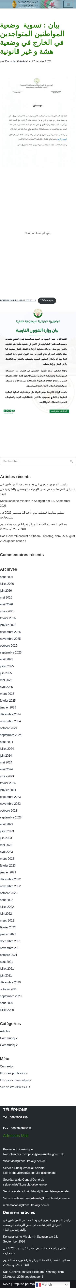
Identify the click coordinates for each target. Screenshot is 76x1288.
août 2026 (6, 577)
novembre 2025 (10, 638)
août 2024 (6, 741)
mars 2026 (7, 611)
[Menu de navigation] (68, 4)
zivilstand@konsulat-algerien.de (48, 1191)
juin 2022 (6, 913)
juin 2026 (6, 590)
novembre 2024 (10, 721)
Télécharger (47, 300)
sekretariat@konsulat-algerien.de (25, 1184)
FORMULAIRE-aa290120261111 (18, 300)
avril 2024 (6, 769)
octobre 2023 (8, 810)
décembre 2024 (10, 714)
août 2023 (6, 824)
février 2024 (8, 783)
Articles (5, 1031)
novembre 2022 (10, 886)
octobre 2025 (8, 645)
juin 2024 (6, 755)
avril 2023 (6, 851)
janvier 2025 (8, 707)
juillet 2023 (7, 831)
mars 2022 (7, 920)
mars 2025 (7, 693)
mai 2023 (6, 845)
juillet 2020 (7, 1009)
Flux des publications (14, 1073)
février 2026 (8, 618)
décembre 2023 (10, 796)
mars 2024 (7, 776)
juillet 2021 (7, 968)
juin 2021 (6, 975)
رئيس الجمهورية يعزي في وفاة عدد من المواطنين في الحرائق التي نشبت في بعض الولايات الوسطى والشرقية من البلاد (38, 489)
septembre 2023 (10, 817)
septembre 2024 (10, 735)
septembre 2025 (10, 652)
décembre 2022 (10, 879)
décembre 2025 (10, 631)
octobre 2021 (8, 954)
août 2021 (6, 961)
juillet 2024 (7, 748)
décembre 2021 (10, 941)
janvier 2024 (8, 790)
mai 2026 (6, 597)
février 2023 (8, 865)
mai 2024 (6, 762)
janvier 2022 (8, 934)
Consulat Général (16, 61)
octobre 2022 (8, 893)
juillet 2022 (7, 906)
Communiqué (9, 1038)
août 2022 (6, 900)
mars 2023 (7, 858)
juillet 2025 (7, 666)
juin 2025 (6, 673)
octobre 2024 (8, 728)
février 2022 (8, 927)
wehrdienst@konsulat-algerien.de (48, 1198)
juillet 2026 (7, 583)
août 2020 (6, 1003)
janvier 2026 (8, 625)
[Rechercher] (71, 461)
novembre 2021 (10, 948)
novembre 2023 (10, 803)
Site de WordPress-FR (15, 1087)
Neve (6, 1284)
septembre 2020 (10, 996)
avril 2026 (6, 604)
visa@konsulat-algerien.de (28, 1161)
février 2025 (8, 700)
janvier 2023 (8, 872)
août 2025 (6, 659)
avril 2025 (6, 686)
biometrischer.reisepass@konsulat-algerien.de (33, 1154)
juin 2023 (6, 838)
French (46, 1284)
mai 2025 (6, 680)
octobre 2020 (8, 989)
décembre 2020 (10, 982)
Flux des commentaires (15, 1080)
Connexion (7, 1066)
